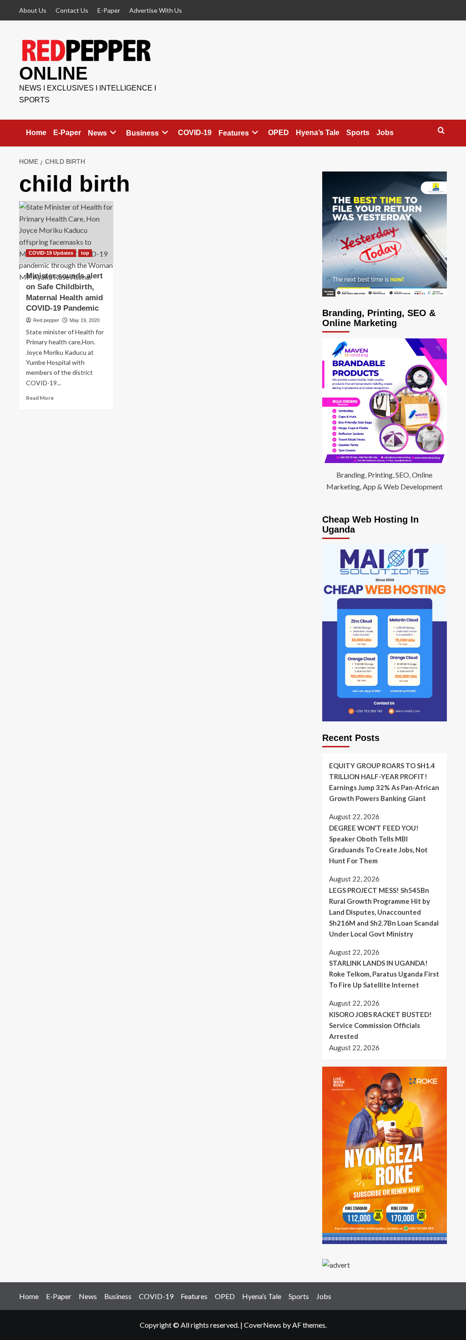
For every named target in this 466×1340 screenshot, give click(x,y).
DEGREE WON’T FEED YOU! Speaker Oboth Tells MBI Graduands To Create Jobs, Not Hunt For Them (378, 844)
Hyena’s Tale (317, 132)
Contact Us (72, 10)
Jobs (385, 132)
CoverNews (262, 1324)
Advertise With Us (155, 10)
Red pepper (46, 320)
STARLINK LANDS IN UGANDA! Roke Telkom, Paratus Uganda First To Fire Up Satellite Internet (384, 974)
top (85, 253)
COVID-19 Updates (51, 253)
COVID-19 (195, 132)
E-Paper (108, 10)
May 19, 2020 (85, 320)
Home (36, 132)
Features (233, 133)
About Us (32, 10)
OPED (278, 132)
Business (142, 133)
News (97, 133)
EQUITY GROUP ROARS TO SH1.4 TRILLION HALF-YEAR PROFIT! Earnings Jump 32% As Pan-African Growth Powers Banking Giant (384, 781)
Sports (358, 132)
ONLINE (53, 73)
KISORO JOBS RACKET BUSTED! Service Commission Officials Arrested (380, 1025)
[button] (441, 131)
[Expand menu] (113, 132)
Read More (40, 397)
